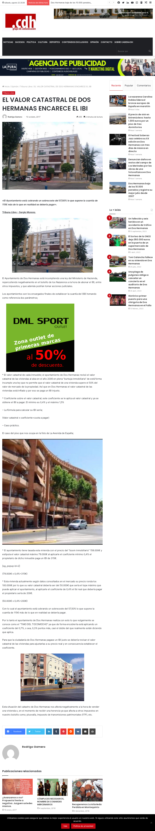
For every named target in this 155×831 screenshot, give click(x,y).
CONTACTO (106, 42)
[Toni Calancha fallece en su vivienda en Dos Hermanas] (117, 261)
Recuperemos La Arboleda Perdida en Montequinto (87, 806)
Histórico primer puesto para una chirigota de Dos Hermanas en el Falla (139, 300)
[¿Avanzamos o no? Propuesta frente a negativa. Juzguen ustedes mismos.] (17, 787)
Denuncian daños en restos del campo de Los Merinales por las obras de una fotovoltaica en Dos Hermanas (140, 167)
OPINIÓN (94, 42)
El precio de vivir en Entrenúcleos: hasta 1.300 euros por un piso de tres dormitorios (139, 121)
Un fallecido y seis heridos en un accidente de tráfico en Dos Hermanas (140, 223)
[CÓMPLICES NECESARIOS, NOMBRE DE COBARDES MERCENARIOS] (52, 787)
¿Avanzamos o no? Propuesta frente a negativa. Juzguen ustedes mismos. (17, 802)
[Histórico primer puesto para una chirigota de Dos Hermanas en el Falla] (117, 300)
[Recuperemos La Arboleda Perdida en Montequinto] (87, 790)
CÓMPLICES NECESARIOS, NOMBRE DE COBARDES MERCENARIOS (50, 801)
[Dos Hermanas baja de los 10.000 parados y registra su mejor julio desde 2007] (117, 187)
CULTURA (42, 42)
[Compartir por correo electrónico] (85, 731)
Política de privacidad (83, 826)
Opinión (14, 86)
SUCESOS (20, 42)
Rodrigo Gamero (15, 117)
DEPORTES (54, 42)
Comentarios (144, 85)
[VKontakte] (78, 731)
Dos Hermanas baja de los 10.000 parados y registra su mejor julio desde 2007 (88, 2)
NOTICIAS (8, 42)
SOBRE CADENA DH (123, 42)
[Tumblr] (56, 731)
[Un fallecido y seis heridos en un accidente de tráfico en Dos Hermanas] (117, 222)
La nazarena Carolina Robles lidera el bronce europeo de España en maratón (140, 101)
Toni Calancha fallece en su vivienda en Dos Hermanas (140, 260)
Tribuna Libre (26, 86)
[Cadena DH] (21, 21)
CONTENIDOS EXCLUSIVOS (75, 42)
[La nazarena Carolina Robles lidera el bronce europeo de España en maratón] (117, 101)
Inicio (7, 86)
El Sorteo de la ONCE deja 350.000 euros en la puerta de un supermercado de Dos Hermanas (139, 243)
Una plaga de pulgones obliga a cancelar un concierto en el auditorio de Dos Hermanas (138, 279)
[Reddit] (71, 731)
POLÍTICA (31, 42)
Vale (65, 826)
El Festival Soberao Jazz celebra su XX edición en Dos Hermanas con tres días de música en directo (139, 143)
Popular (129, 85)
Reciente (116, 85)
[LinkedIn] (49, 731)
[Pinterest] (63, 731)
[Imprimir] (92, 731)
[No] (151, 822)
